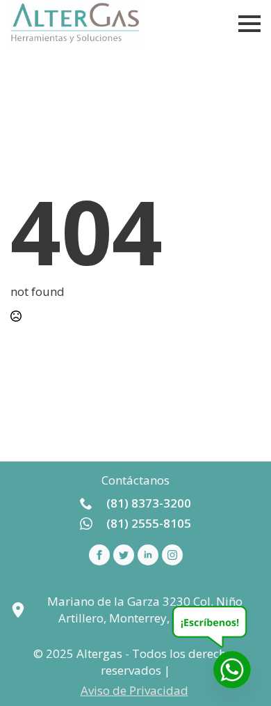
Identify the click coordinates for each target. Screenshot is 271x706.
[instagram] (172, 554)
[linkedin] (148, 554)
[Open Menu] (249, 24)
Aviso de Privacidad (134, 690)
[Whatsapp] (232, 670)
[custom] (123, 554)
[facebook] (99, 554)
